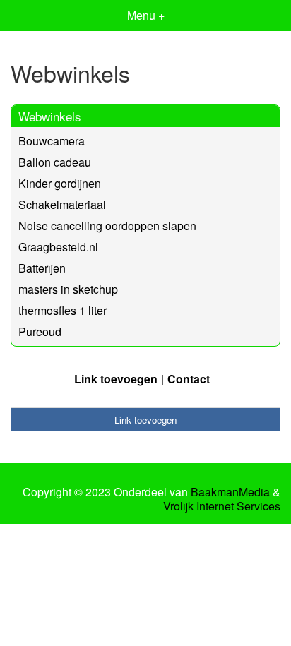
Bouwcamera (51, 141)
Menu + (146, 15)
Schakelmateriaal (62, 204)
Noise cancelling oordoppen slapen (107, 225)
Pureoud (39, 331)
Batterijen (42, 268)
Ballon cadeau (54, 162)
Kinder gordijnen (59, 183)
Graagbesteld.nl (58, 247)
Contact (188, 379)
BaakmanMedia (230, 492)
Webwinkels (49, 116)
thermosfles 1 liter (62, 310)
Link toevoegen (116, 379)
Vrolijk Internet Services (221, 506)
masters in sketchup (68, 289)
